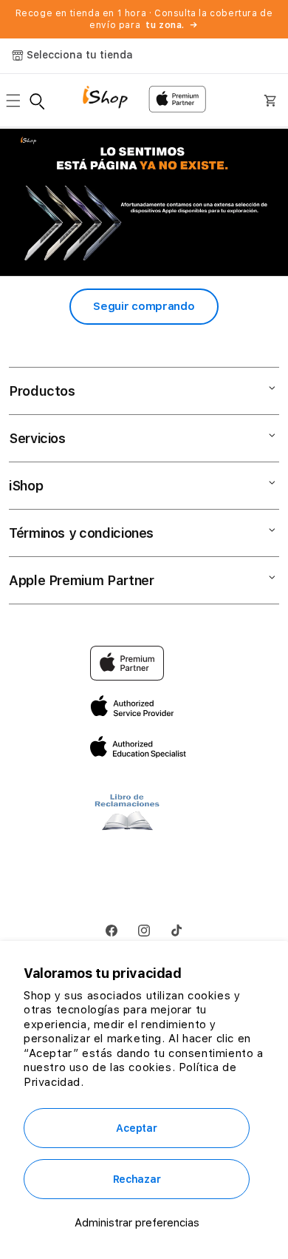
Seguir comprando (143, 306)
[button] (17, 100)
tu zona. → (172, 25)
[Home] (110, 99)
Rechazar (137, 1179)
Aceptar (136, 1128)
